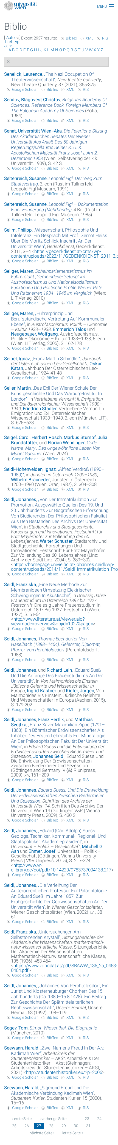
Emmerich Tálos (69, 329)
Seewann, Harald (21, 1048)
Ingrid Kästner (41, 690)
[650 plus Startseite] (59, 6)
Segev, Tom (16, 1028)
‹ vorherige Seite (53, 1118)
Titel (8, 41)
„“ (52, 76)
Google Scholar (25, 89)
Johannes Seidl (48, 756)
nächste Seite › (42, 1133)
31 (88, 1126)
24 (99, 1118)
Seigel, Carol (17, 437)
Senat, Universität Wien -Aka (33, 131)
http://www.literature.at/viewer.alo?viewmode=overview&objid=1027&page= (52, 621)
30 (76, 1126)
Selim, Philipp (18, 230)
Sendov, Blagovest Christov (32, 99)
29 (63, 1126)
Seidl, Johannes (20, 499)
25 (14, 1126)
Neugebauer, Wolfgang (34, 334)
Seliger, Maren (18, 271)
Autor (11, 37)
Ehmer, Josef (42, 851)
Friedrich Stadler (40, 408)
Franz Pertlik (51, 719)
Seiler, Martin (17, 388)
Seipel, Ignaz (17, 358)
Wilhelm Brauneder (30, 479)
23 (87, 1118)
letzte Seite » (72, 1133)
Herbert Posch (47, 437)
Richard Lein (59, 670)
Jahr (8, 45)
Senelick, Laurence (23, 74)
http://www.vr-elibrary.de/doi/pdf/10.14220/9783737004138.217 (61, 867)
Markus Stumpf (80, 437)
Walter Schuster (56, 541)
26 (26, 1126)
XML (89, 38)
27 (39, 1126)
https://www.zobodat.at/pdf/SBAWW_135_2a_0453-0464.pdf (64, 968)
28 (51, 1126)
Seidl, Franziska (20, 584)
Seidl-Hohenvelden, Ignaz (30, 469)
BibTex (71, 38)
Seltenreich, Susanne (25, 178)
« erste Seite (22, 1118)
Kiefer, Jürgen (80, 690)
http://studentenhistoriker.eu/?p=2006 (64, 1072)
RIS (105, 38)
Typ (16, 41)
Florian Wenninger (66, 442)
